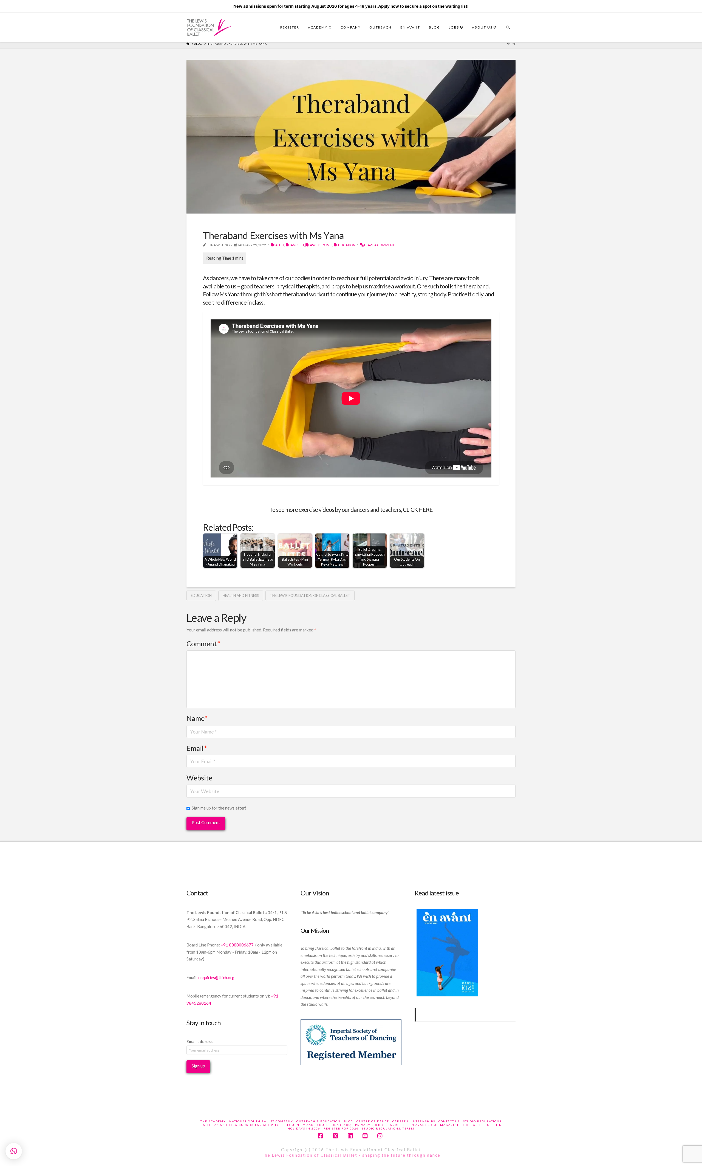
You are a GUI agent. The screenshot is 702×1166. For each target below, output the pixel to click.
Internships (423, 1121)
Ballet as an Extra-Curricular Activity (239, 1124)
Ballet (278, 245)
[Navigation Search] (508, 28)
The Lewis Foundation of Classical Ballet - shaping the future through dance (351, 1155)
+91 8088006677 (237, 944)
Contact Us (449, 1121)
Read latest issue (437, 893)
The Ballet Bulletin (482, 1124)
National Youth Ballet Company (261, 1121)
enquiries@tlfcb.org (216, 977)
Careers (400, 1121)
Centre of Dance (372, 1121)
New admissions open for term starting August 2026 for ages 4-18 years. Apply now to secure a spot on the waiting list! (351, 6)
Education (345, 245)
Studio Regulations (482, 1121)
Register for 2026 (341, 1128)
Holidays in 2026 (304, 1128)
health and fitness (241, 595)
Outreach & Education (318, 1121)
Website (199, 778)
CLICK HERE (418, 509)
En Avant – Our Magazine (434, 1124)
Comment (203, 643)
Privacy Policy (369, 1124)
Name (197, 718)
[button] (13, 1151)
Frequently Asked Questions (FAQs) (317, 1124)
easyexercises (320, 245)
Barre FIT (396, 1124)
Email (196, 748)
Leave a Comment (379, 245)
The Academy (213, 1121)
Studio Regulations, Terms (388, 1128)
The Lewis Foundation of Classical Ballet (310, 595)
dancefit (296, 245)
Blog (348, 1121)
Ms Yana (229, 294)
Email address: (200, 1041)
